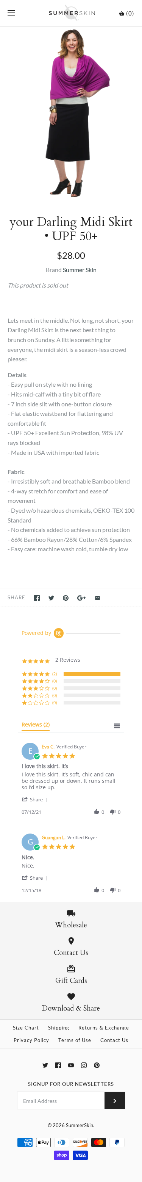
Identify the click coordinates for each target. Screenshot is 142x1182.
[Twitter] (45, 1065)
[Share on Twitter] (51, 598)
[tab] (36, 726)
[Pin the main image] (66, 598)
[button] (36, 799)
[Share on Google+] (81, 598)
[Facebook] (58, 1065)
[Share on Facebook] (37, 598)
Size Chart (26, 1028)
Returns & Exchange (103, 1028)
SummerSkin (79, 1125)
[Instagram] (84, 1065)
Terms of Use (74, 1040)
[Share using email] (97, 598)
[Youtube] (71, 1065)
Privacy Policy (31, 1040)
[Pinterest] (97, 1065)
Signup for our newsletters (71, 1084)
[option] (71, 113)
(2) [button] (54, 674)
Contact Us (114, 1040)
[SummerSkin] (71, 13)
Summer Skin (80, 269)
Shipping (58, 1028)
